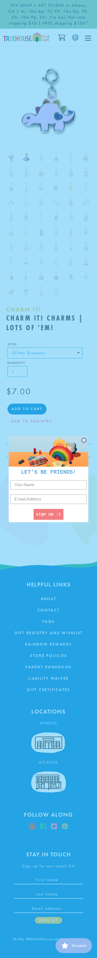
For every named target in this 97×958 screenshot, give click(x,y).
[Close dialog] (83, 440)
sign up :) (48, 514)
